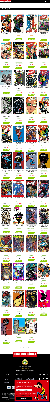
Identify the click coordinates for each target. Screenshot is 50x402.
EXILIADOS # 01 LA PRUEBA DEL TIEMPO (18, 280)
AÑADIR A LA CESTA (6, 40)
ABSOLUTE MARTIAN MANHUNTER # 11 (19, 32)
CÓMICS (6, 377)
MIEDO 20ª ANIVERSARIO (43, 168)
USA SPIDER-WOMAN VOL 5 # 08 (6, 308)
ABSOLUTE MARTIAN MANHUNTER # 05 (43, 87)
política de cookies (5, 397)
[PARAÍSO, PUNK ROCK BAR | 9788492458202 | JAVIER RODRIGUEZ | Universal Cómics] (44, 298)
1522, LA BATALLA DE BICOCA (6, 86)
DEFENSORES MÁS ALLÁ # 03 (19, 225)
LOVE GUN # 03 (31, 335)
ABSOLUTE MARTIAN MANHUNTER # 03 (43, 115)
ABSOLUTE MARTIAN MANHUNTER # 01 (44, 142)
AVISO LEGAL (31, 378)
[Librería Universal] (5, 1)
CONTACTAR (19, 378)
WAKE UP (19, 334)
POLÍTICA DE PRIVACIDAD (31, 379)
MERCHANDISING (6, 381)
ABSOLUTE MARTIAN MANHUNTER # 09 (6, 59)
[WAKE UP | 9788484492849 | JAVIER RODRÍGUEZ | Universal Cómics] (19, 326)
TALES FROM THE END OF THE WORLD (31, 307)
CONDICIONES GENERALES (31, 377)
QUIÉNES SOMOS (18, 379)
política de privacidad (32, 393)
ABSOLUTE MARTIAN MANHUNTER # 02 (6, 142)
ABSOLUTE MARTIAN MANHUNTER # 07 (43, 59)
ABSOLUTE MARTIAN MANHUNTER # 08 (31, 59)
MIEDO (6, 335)
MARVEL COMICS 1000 (6, 280)
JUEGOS (6, 379)
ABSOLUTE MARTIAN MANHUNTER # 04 (31, 115)
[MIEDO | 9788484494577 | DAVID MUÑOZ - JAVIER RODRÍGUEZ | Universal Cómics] (6, 326)
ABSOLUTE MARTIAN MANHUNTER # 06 (31, 87)
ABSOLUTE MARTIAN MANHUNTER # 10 (31, 32)
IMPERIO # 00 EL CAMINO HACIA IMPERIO (31, 252)
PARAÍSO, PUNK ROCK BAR (43, 307)
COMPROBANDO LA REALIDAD (44, 278)
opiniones (25, 370)
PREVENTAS (6, 382)
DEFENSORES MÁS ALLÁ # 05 (6, 225)
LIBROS (6, 378)
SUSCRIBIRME (23, 398)
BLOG (19, 377)
